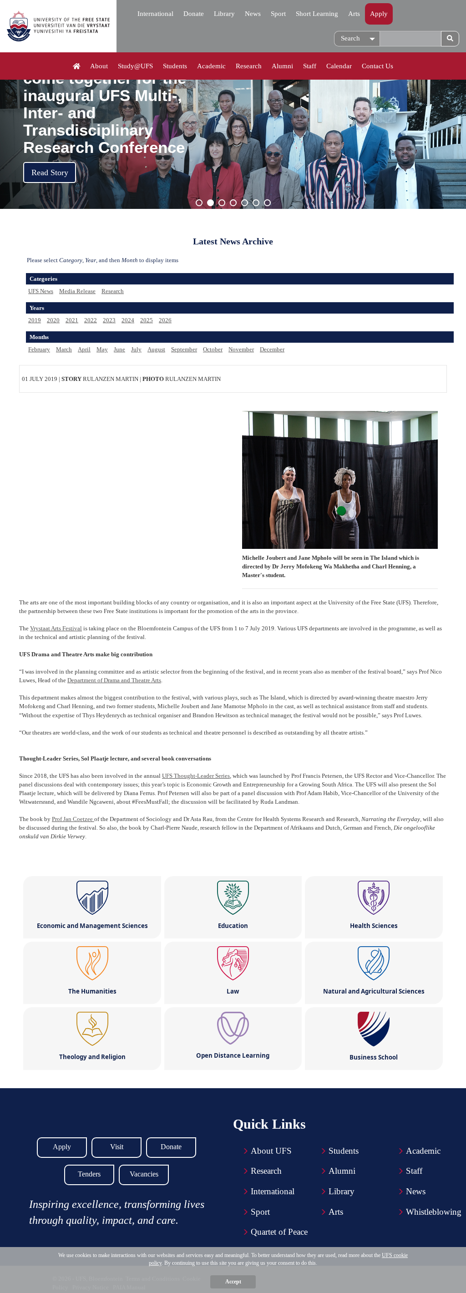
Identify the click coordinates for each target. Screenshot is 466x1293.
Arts (354, 13)
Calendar (339, 66)
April (84, 349)
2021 (72, 320)
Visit (116, 1147)
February (39, 349)
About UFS (271, 1151)
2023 (109, 320)
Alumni (282, 66)
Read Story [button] (49, 172)
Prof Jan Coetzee (73, 819)
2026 (165, 320)
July (136, 349)
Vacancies (144, 1174)
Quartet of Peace (279, 1232)
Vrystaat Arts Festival (56, 628)
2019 (34, 320)
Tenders (89, 1174)
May (102, 349)
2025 (146, 320)
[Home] (77, 66)
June (119, 349)
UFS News (40, 291)
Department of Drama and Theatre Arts (114, 680)
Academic (211, 66)
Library (224, 13)
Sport (278, 13)
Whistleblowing (433, 1212)
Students (175, 66)
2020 (53, 320)
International (155, 13)
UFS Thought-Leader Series (196, 775)
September (184, 349)
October (213, 349)
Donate (193, 13)
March (64, 349)
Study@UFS (135, 66)
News (253, 13)
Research (249, 66)
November (241, 349)
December (272, 349)
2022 (90, 320)
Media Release (77, 291)
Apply (379, 13)
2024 (128, 320)
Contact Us (377, 66)
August (156, 349)
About (99, 66)
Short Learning (317, 13)
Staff (309, 66)
